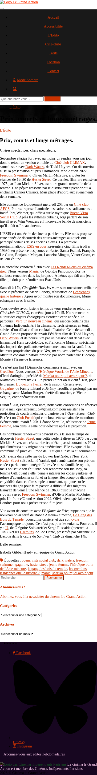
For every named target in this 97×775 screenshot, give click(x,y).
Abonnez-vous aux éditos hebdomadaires (34, 754)
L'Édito (14, 107)
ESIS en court (37, 246)
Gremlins (27, 532)
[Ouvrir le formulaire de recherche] (53, 90)
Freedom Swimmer (14, 175)
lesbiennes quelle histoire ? (20, 573)
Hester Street (41, 179)
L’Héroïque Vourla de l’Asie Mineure (64, 371)
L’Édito (53, 35)
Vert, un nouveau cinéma (34, 321)
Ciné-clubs (53, 44)
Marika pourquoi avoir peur (72, 573)
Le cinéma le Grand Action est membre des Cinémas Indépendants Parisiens (48, 766)
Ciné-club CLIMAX (69, 163)
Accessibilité (53, 26)
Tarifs (53, 53)
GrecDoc (7, 371)
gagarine (21, 564)
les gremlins (78, 569)
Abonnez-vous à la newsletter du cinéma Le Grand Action (43, 596)
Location (53, 62)
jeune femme (58, 564)
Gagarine (7, 388)
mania (45, 573)
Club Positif (25, 418)
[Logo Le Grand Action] (19, 2)
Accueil (53, 17)
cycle (75, 519)
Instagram (24, 746)
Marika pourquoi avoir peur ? (65, 376)
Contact (53, 71)
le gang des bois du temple (47, 569)
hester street (38, 564)
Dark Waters (34, 167)
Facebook (23, 653)
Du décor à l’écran (29, 384)
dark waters (65, 560)
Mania (34, 271)
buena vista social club (38, 560)
